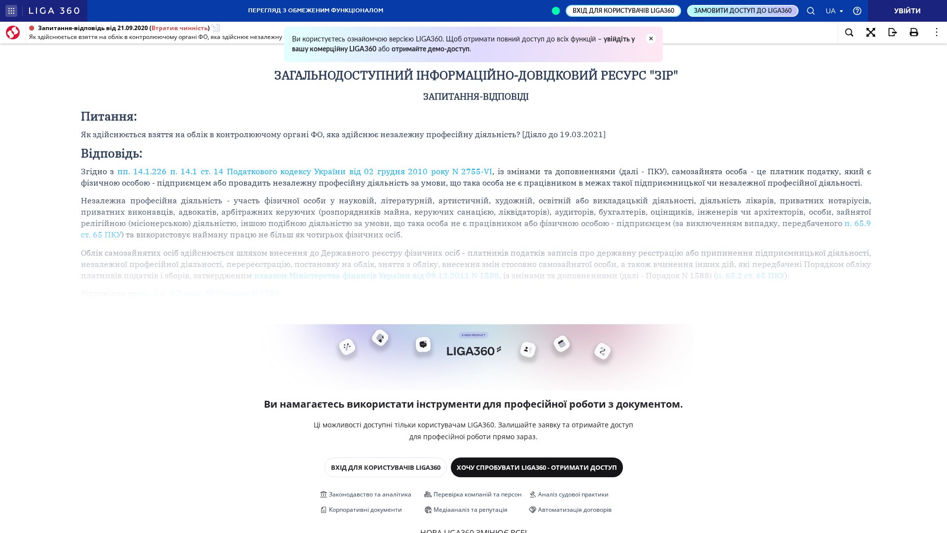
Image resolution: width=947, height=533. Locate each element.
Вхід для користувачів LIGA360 (385, 467)
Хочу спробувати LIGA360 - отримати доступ (537, 467)
